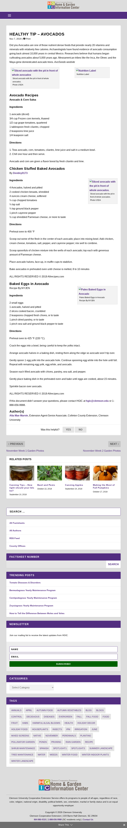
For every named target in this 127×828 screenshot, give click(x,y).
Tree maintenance (22, 754)
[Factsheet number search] (56, 564)
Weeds (53, 754)
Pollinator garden (23, 742)
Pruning (56, 742)
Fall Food (92, 716)
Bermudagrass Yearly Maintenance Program (32, 590)
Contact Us (88, 819)
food (106, 716)
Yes (68, 429)
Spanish (44, 748)
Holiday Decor (86, 723)
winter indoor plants (95, 754)
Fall (79, 716)
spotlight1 (60, 748)
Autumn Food (45, 710)
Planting (85, 735)
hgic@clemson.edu (97, 401)
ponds (43, 742)
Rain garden (73, 742)
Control (16, 716)
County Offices (17, 546)
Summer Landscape (100, 748)
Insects (57, 729)
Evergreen (65, 716)
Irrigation (81, 729)
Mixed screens (20, 735)
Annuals (16, 710)
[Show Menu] (9, 15)
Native (37, 735)
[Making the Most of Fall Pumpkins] (105, 473)
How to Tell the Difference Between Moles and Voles (36, 613)
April (29, 710)
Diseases (49, 716)
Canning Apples (74, 485)
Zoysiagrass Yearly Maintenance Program (31, 605)
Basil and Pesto (46, 485)
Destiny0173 (20, 173)
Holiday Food (19, 729)
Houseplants (40, 729)
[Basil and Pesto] (49, 473)
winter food (69, 754)
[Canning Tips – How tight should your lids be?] (21, 473)
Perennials (69, 735)
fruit (14, 723)
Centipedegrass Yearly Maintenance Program (33, 598)
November (52, 735)
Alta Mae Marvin (18, 415)
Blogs (100, 710)
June (94, 729)
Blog (89, 710)
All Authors (15, 530)
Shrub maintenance (23, 748)
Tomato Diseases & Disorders (25, 582)
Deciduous (32, 716)
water (41, 754)
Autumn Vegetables (69, 710)
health (69, 723)
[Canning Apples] (77, 473)
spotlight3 (78, 748)
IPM (68, 729)
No (80, 429)
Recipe (89, 742)
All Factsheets (17, 523)
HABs (25, 723)
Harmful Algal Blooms (46, 723)
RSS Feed (14, 538)
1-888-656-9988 (55, 819)
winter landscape (22, 761)
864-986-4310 (40, 819)
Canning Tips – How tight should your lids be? (21, 488)
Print (28, 39)
